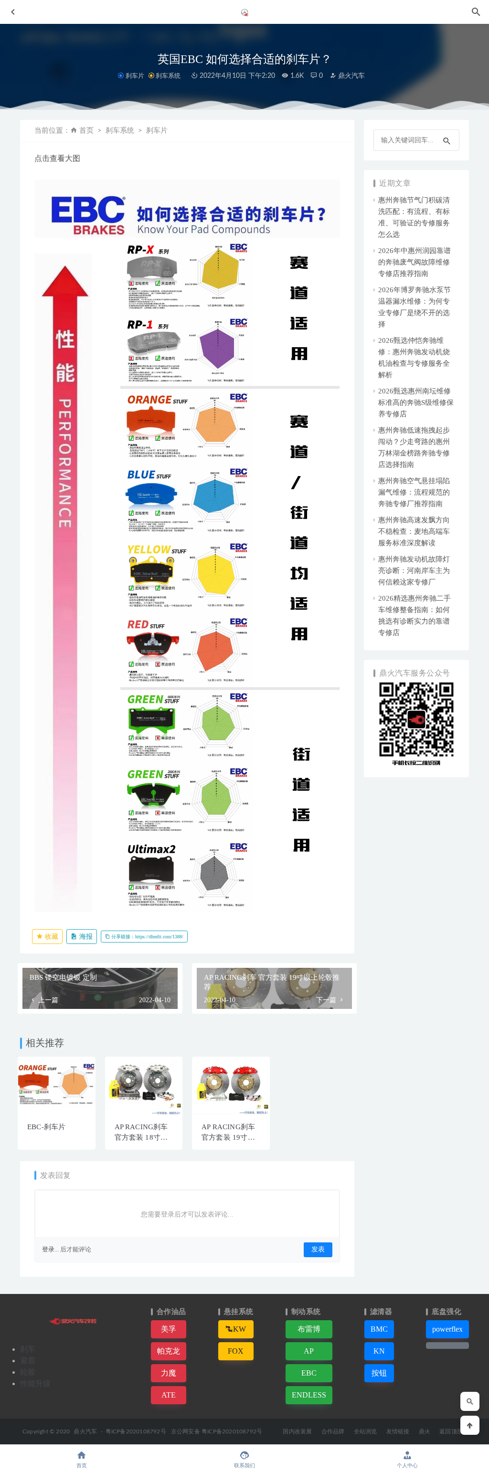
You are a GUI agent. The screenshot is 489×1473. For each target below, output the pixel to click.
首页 (86, 130)
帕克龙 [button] (168, 1351)
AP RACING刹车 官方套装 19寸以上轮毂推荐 (228, 1137)
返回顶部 (451, 1431)
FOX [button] (236, 1351)
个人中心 (407, 1465)
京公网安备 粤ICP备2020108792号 (216, 1431)
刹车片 (135, 75)
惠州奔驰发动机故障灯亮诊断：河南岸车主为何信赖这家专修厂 (414, 570)
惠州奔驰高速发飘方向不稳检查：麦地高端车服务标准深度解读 (414, 531)
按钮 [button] (379, 1373)
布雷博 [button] (309, 1329)
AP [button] (309, 1351)
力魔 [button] (168, 1373)
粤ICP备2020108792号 (136, 1431)
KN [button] (379, 1351)
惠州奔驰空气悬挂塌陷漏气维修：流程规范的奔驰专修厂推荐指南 (414, 492)
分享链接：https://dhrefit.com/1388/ (146, 936)
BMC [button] (379, 1329)
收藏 (50, 936)
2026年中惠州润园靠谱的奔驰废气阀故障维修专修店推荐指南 (414, 262)
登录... (50, 1249)
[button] (447, 1345)
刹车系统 (168, 75)
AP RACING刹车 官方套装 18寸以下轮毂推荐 (141, 1137)
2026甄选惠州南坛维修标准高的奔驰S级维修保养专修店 (416, 402)
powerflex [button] (447, 1329)
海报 (85, 936)
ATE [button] (168, 1395)
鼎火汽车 (350, 76)
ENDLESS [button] (309, 1395)
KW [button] (239, 1329)
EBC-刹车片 (46, 1127)
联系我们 (244, 1465)
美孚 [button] (168, 1329)
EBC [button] (309, 1373)
